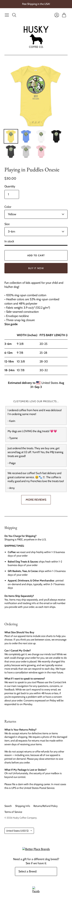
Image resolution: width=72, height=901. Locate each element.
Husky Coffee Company (25, 817)
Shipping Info (22, 806)
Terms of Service (13, 812)
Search (8, 806)
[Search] (14, 15)
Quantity (9, 186)
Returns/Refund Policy (45, 806)
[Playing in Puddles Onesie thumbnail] (10, 136)
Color (7, 207)
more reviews (36, 499)
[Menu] (7, 15)
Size (7, 224)
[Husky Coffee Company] (36, 37)
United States (17, 830)
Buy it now (36, 268)
